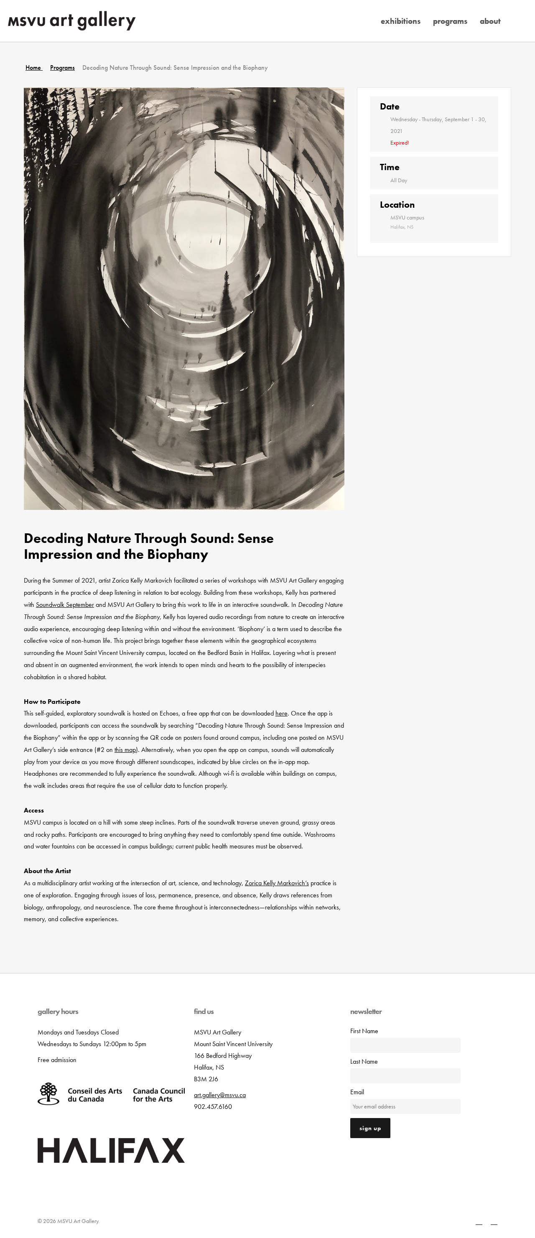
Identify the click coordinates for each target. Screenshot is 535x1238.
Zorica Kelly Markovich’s (277, 883)
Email (357, 1092)
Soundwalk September (65, 604)
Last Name (364, 1061)
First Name (364, 1031)
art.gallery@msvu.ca (220, 1094)
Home (34, 67)
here (281, 713)
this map (125, 749)
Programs (62, 67)
